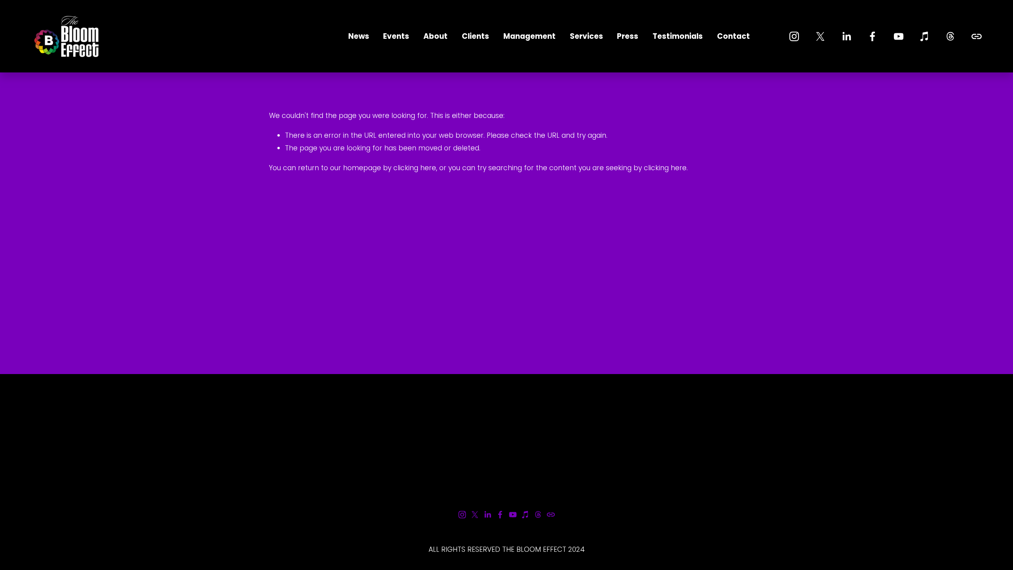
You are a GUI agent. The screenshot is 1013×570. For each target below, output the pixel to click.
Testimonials (678, 36)
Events (396, 36)
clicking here (414, 168)
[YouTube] (899, 36)
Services (586, 36)
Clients (475, 36)
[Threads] (950, 36)
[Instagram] (794, 36)
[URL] (977, 36)
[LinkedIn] (846, 36)
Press (627, 36)
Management (529, 36)
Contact (733, 36)
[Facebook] (872, 36)
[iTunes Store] (925, 36)
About (435, 36)
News (358, 36)
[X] (820, 36)
